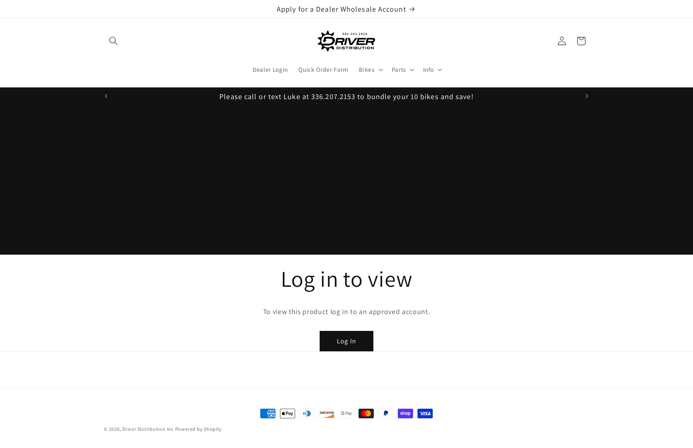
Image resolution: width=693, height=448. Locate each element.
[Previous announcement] (106, 96)
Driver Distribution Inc (148, 429)
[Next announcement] (587, 96)
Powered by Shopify (198, 429)
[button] (113, 41)
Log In (346, 341)
